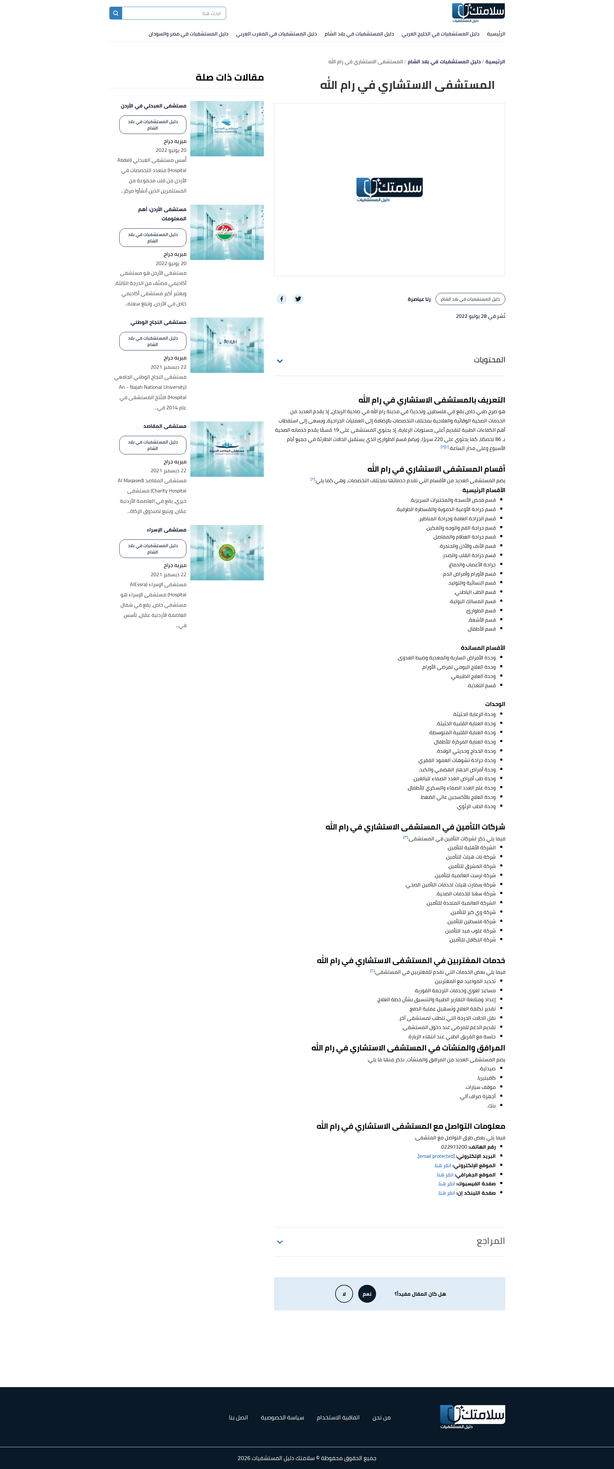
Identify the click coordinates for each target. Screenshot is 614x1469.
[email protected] (436, 1156)
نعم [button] (367, 1294)
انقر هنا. (442, 1165)
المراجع (491, 1240)
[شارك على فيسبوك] (282, 299)
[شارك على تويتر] (298, 299)
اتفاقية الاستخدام (338, 1417)
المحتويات (489, 359)
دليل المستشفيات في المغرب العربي (276, 33)
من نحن (382, 1417)
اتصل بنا (238, 1417)
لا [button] (344, 1294)
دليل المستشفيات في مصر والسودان (188, 33)
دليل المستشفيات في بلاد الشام (359, 33)
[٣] (405, 837)
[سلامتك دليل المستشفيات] (478, 13)
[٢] (443, 446)
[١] (447, 446)
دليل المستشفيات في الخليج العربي (440, 33)
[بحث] (115, 13)
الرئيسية (496, 33)
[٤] (372, 970)
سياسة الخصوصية (282, 1417)
